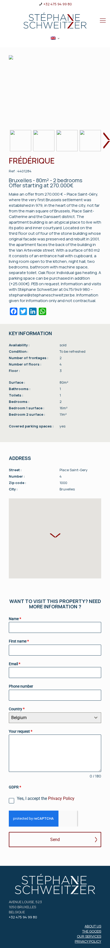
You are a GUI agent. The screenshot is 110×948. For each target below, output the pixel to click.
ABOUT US (93, 926)
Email (14, 664)
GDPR (15, 787)
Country (17, 709)
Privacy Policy (61, 798)
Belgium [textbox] (19, 717)
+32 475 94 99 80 (58, 4)
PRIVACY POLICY (88, 941)
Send (55, 839)
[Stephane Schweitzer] (55, 20)
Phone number (21, 686)
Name (15, 619)
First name (19, 641)
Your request (20, 731)
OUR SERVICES (89, 936)
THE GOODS (91, 931)
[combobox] (55, 717)
